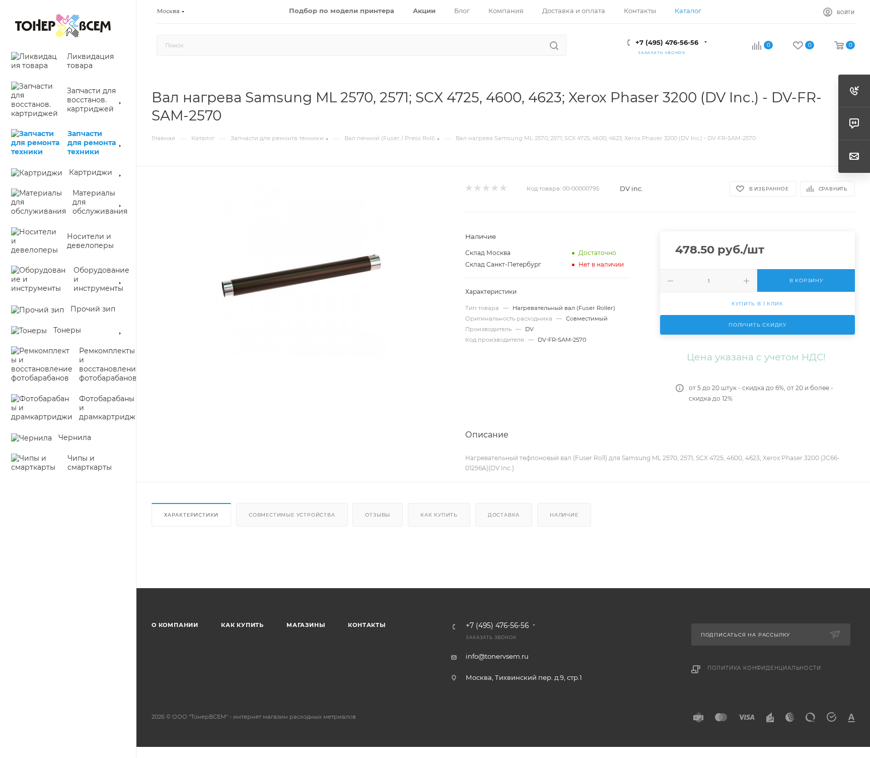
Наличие (564, 515)
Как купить (439, 515)
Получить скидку (757, 325)
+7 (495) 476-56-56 (666, 42)
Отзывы (377, 515)
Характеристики (191, 515)
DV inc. (631, 188)
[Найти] (554, 45)
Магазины (305, 624)
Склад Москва (488, 253)
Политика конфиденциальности (764, 668)
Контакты (367, 624)
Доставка (504, 515)
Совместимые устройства (292, 515)
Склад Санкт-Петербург (503, 264)
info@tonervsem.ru (497, 656)
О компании (175, 624)
